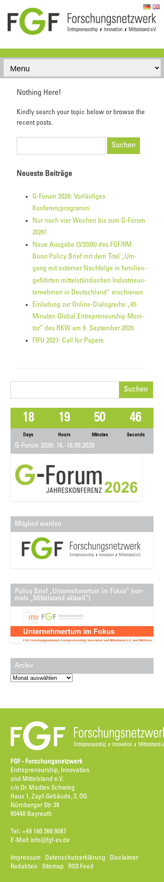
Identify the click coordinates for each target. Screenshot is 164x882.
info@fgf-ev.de (50, 840)
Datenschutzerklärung (75, 858)
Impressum (25, 858)
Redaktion (24, 867)
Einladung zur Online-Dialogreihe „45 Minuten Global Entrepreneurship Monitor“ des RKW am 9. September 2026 (88, 316)
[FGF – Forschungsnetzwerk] (82, 34)
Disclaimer (124, 858)
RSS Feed (81, 867)
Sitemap (53, 867)
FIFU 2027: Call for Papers (68, 340)
